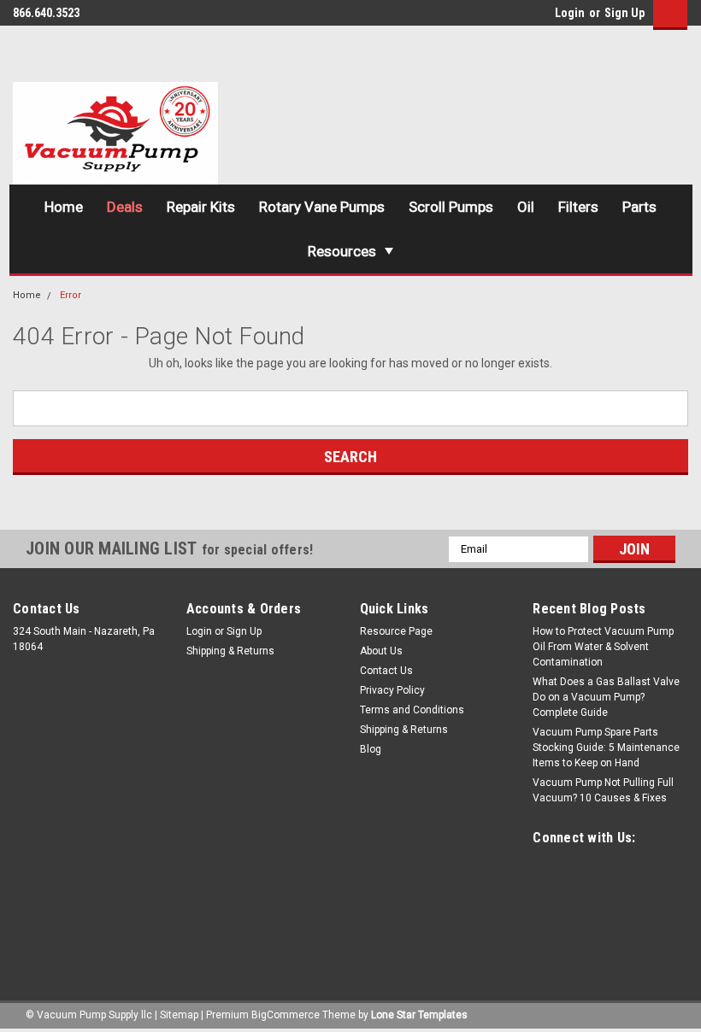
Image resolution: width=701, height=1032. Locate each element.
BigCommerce (285, 1015)
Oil (525, 206)
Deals (125, 206)
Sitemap (179, 1015)
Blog (370, 749)
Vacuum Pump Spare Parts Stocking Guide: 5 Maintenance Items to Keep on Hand (606, 747)
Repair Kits (201, 206)
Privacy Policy (392, 690)
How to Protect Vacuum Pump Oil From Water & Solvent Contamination (603, 646)
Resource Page (396, 631)
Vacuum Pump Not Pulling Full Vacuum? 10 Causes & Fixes (603, 790)
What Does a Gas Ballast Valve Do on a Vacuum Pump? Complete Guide (606, 697)
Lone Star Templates (419, 1015)
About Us (381, 651)
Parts (639, 206)
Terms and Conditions (412, 710)
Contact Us (386, 671)
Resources (342, 251)
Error (70, 295)
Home (63, 206)
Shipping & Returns (230, 651)
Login (570, 13)
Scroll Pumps (451, 206)
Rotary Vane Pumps (322, 206)
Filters (578, 206)
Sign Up (624, 13)
